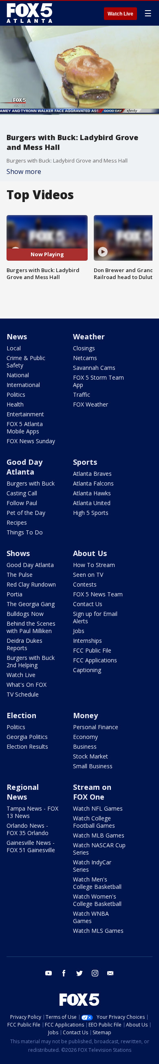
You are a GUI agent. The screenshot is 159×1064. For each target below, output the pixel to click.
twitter (79, 973)
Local (14, 348)
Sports (85, 462)
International (23, 385)
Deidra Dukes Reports (24, 644)
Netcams (85, 358)
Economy (85, 737)
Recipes (17, 522)
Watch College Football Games (94, 821)
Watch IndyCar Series (92, 865)
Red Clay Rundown (31, 584)
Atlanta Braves (92, 473)
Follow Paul (22, 503)
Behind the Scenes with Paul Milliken (31, 627)
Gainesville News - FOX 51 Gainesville (31, 846)
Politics (16, 394)
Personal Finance (95, 727)
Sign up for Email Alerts (95, 617)
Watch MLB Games (98, 835)
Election (21, 715)
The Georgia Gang (31, 604)
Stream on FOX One (92, 792)
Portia (14, 594)
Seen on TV (88, 574)
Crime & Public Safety (26, 361)
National (18, 375)
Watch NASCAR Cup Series (99, 848)
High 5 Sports (90, 513)
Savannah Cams (94, 368)
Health (15, 404)
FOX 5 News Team (98, 594)
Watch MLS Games (98, 930)
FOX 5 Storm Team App (98, 381)
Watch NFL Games (98, 808)
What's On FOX (26, 684)
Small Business (93, 766)
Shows (18, 553)
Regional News (23, 792)
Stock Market (90, 756)
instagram (95, 973)
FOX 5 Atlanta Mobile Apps (25, 427)
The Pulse (20, 574)
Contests (85, 584)
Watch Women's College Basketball (97, 900)
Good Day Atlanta (24, 467)
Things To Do (25, 532)
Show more (24, 171)
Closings (84, 348)
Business (85, 746)
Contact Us (87, 604)
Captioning (87, 670)
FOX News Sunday (31, 441)
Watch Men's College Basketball (97, 882)
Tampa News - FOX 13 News (32, 812)
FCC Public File (92, 650)
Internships (87, 640)
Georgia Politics (27, 737)
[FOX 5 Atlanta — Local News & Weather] (30, 13)
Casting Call (22, 493)
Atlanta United (91, 503)
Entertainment (25, 414)
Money (85, 715)
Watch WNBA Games (91, 917)
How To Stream (94, 565)
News (17, 336)
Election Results (27, 746)
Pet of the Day (26, 513)
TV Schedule (23, 694)
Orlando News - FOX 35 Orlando (28, 829)
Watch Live (120, 14)
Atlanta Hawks (92, 493)
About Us (90, 553)
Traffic (81, 394)
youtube (48, 973)
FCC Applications (95, 660)
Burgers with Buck (31, 483)
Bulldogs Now (25, 614)
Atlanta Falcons (93, 483)
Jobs (78, 631)
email (110, 973)
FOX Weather (90, 404)
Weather (89, 336)
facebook (64, 973)
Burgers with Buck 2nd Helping (31, 661)
